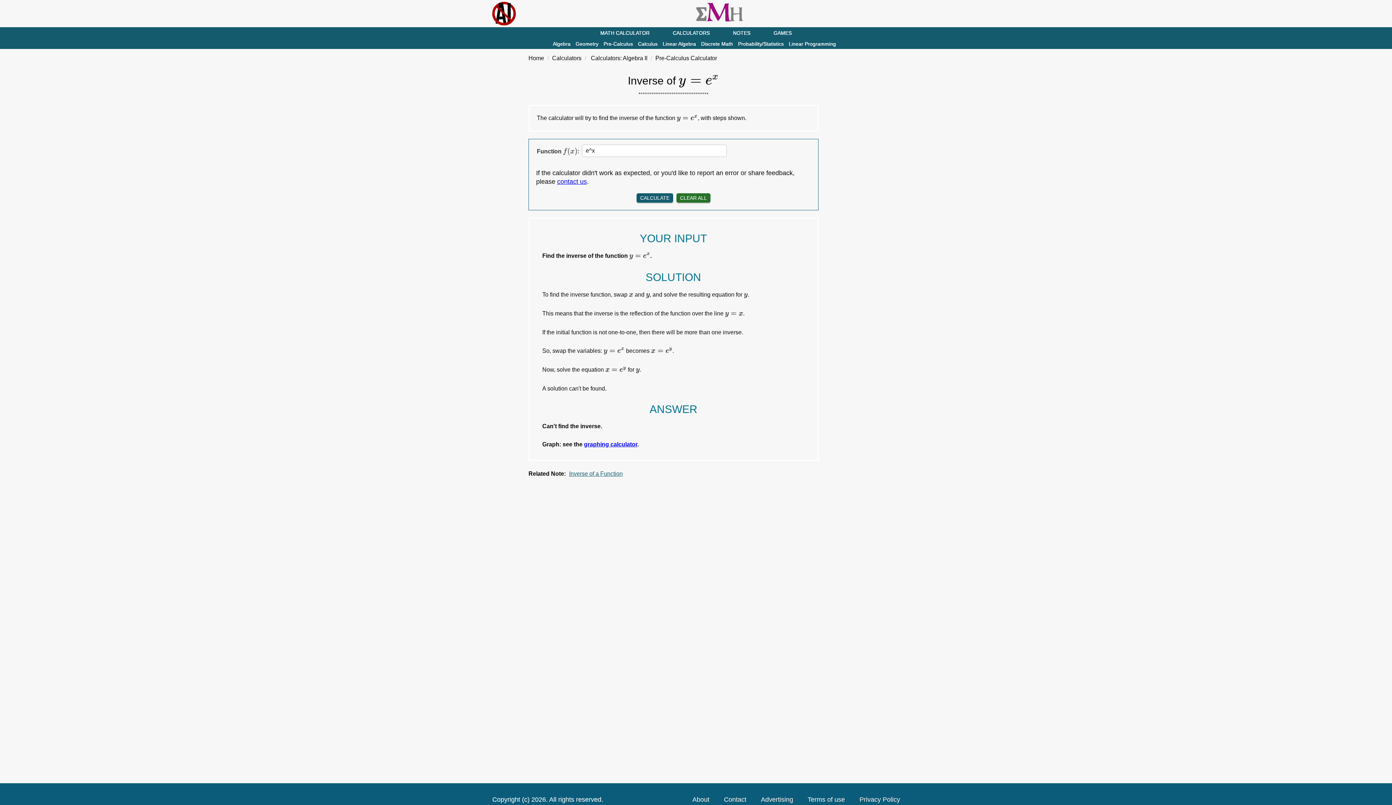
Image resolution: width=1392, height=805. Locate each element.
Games (783, 33)
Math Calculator (625, 33)
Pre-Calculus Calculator (686, 58)
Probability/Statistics (761, 44)
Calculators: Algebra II (619, 58)
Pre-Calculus (618, 44)
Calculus (648, 44)
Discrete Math (717, 44)
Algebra (562, 44)
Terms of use (826, 799)
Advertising (777, 799)
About (700, 799)
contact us (572, 181)
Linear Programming (812, 44)
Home (536, 58)
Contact (735, 799)
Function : (558, 151)
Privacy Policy (879, 799)
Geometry (587, 44)
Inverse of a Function (596, 474)
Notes (741, 33)
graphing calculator (610, 444)
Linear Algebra (679, 44)
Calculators (691, 33)
